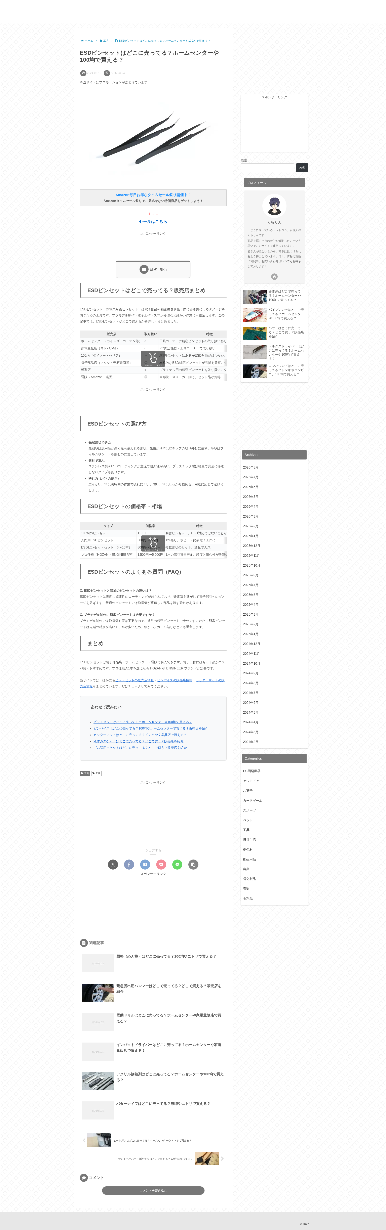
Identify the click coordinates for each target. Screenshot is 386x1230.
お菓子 (248, 790)
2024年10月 (251, 663)
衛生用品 (249, 859)
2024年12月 (251, 644)
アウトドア (251, 781)
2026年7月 (251, 477)
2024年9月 (251, 673)
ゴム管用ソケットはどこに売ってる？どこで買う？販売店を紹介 (140, 747)
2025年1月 (251, 634)
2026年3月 (251, 516)
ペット (248, 820)
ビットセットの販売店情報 (134, 680)
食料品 (248, 898)
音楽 (246, 888)
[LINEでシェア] (177, 865)
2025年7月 (251, 585)
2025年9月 (251, 575)
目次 (153, 269)
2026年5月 (251, 496)
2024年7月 (251, 693)
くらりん (274, 222)
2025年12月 (251, 545)
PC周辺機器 (252, 771)
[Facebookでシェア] (129, 865)
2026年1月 (251, 536)
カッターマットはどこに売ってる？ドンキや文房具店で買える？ (140, 735)
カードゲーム (252, 800)
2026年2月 (251, 526)
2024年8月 (251, 683)
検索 (244, 160)
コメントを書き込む (153, 1190)
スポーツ (249, 810)
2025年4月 (251, 604)
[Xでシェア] (113, 865)
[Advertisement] (153, 246)
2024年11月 (251, 653)
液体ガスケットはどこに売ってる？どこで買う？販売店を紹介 (138, 741)
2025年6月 (251, 595)
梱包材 (248, 849)
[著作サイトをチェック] (274, 276)
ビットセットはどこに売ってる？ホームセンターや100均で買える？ (142, 722)
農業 (246, 869)
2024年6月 (251, 702)
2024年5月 (251, 712)
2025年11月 (251, 555)
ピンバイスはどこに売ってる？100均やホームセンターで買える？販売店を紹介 (150, 728)
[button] (193, 865)
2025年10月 (251, 565)
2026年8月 (251, 467)
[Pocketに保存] (161, 865)
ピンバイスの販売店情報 (174, 680)
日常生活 (249, 839)
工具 (86, 773)
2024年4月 (251, 722)
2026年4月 (251, 506)
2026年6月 (251, 487)
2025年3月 (251, 614)
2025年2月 (251, 624)
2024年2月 (251, 741)
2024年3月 (251, 732)
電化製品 (249, 879)
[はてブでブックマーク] (145, 865)
